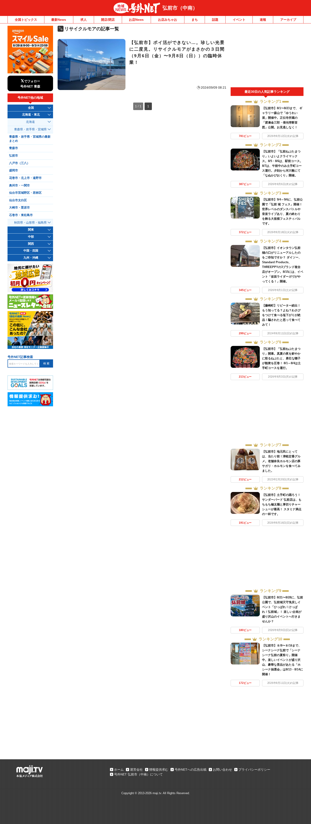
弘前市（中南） (180, 8)
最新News (58, 19)
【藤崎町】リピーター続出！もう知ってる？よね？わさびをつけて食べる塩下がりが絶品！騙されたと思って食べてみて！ (281, 315)
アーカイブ (288, 19)
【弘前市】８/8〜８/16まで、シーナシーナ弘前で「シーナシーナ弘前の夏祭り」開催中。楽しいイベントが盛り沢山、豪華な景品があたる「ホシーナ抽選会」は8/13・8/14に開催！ (282, 660)
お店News (136, 19)
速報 (263, 19)
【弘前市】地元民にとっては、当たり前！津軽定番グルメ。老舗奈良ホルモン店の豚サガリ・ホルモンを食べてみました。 (281, 461)
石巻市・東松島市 (21, 215)
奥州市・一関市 (19, 185)
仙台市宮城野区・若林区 (25, 192)
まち (194, 19)
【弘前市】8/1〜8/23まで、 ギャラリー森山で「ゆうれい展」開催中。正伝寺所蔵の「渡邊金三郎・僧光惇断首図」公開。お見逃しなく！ (282, 117)
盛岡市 (13, 170)
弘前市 (13, 155)
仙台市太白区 (18, 200)
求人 (83, 19)
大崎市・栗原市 (19, 207)
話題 (215, 19)
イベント (239, 19)
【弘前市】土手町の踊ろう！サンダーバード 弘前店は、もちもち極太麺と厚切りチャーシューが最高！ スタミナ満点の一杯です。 (281, 504)
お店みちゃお (167, 19)
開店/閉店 (108, 19)
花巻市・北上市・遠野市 (25, 178)
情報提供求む (158, 769)
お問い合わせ (222, 769)
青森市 (13, 148)
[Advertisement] (267, 56)
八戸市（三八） (19, 163)
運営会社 (136, 769)
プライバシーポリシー (254, 769)
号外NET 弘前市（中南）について (138, 774)
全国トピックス (26, 19)
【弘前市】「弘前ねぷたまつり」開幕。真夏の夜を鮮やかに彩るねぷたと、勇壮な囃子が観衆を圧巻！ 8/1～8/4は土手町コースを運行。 (281, 358)
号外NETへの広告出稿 (190, 769)
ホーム (119, 769)
